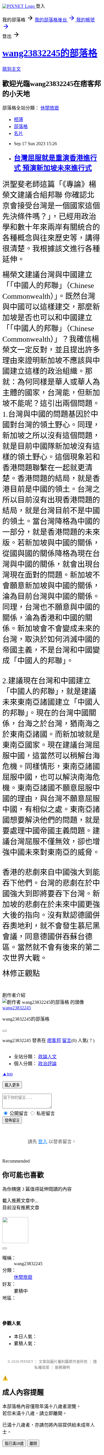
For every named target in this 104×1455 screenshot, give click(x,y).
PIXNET (26, 1361)
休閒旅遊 (49, 107)
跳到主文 (11, 69)
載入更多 (12, 1085)
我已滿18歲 (14, 1443)
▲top (7, 1073)
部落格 (21, 126)
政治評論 (47, 1063)
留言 (66, 1040)
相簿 (18, 119)
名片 (18, 133)
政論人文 (47, 1056)
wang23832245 (16, 1007)
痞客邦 (54, 1040)
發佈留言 (12, 1120)
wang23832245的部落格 (49, 53)
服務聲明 (62, 1367)
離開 (33, 1443)
